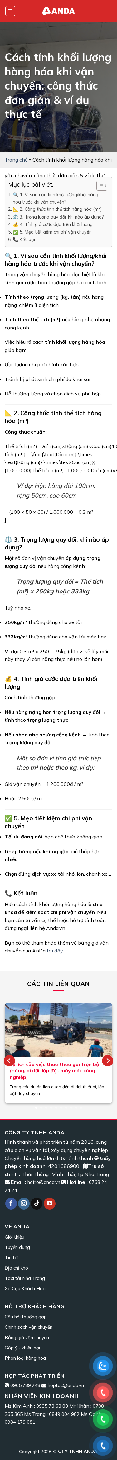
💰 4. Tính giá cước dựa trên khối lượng (53, 224)
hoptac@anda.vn (66, 1385)
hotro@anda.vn (43, 1182)
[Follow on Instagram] (24, 1204)
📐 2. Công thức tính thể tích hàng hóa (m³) (57, 209)
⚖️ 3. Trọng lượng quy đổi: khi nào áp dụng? (58, 217)
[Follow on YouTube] (50, 1204)
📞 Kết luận (25, 239)
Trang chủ (16, 160)
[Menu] (10, 11)
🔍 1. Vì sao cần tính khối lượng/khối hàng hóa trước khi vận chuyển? (55, 198)
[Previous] (9, 1061)
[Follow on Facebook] (11, 1204)
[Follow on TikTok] (37, 1204)
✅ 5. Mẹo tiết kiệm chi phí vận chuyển (52, 232)
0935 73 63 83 (52, 1406)
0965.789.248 (25, 1385)
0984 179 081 (20, 1422)
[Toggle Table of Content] (99, 185)
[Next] (107, 1061)
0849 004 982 (64, 1414)
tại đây (55, 950)
